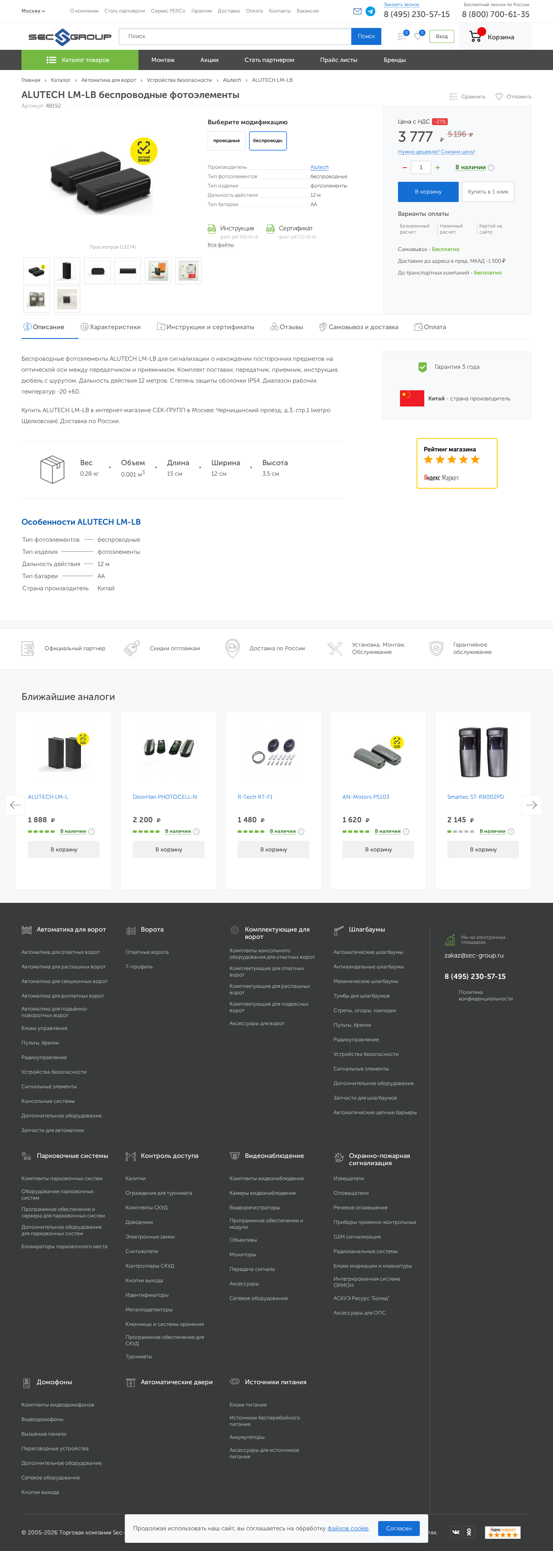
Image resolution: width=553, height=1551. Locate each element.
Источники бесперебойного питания (265, 1421)
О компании (84, 11)
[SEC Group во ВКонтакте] (456, 1532)
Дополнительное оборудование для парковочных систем (61, 1230)
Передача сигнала (252, 1269)
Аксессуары (244, 1284)
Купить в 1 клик (488, 191)
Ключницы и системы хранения (164, 1324)
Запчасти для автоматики (52, 1130)
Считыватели (141, 1251)
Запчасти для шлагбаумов (365, 1098)
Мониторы (243, 1254)
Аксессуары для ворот (257, 1023)
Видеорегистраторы (255, 1207)
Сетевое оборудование (259, 1298)
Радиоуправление (44, 1057)
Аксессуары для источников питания (264, 1453)
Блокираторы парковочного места (64, 1246)
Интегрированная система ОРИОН (367, 1282)
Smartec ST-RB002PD (475, 797)
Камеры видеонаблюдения (263, 1193)
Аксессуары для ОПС (360, 1313)
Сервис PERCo (168, 11)
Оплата (254, 11)
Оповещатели (351, 1193)
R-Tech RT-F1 (255, 797)
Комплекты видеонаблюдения (267, 1178)
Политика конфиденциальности (486, 995)
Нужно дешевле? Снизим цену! (436, 152)
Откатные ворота (147, 952)
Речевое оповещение (360, 1207)
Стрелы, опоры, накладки (365, 1010)
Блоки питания (248, 1405)
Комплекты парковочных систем (61, 1178)
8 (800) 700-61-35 (496, 14)
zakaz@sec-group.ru (474, 955)
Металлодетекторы (149, 1309)
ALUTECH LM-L (48, 797)
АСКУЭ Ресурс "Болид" (361, 1298)
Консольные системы (48, 1101)
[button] (357, 11)
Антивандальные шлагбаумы (369, 967)
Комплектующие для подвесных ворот (269, 1007)
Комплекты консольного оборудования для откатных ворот (272, 953)
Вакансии (308, 11)
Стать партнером (124, 11)
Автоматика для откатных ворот (60, 952)
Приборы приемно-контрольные (375, 1222)
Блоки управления (44, 1028)
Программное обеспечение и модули (266, 1223)
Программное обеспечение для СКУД (164, 1340)
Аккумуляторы (247, 1437)
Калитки (135, 1178)
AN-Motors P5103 (365, 797)
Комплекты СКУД (146, 1207)
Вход (442, 36)
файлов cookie (348, 1528)
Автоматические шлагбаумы (368, 952)
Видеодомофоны (42, 1419)
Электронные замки (150, 1237)
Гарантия (201, 11)
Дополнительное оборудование (61, 1116)
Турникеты (138, 1356)
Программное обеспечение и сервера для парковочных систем (63, 1212)
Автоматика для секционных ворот (64, 981)
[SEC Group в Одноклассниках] (469, 1532)
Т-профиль (139, 967)
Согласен (399, 1528)
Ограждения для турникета (158, 1193)
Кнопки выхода (144, 1280)
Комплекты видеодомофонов (57, 1405)
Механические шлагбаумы (366, 981)
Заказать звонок (401, 4)
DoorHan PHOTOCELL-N (165, 797)
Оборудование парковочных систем (57, 1194)
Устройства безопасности (54, 1072)
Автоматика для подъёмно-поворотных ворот (55, 1012)
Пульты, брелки (40, 1043)
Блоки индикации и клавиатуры (373, 1266)
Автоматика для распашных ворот (63, 967)
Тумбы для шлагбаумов (362, 996)
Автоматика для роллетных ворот (62, 996)
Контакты (280, 11)
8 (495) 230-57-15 (417, 14)
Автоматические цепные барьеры (375, 1112)
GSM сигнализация (357, 1237)
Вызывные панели (43, 1434)
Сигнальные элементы (49, 1086)
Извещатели (349, 1178)
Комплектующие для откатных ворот (267, 971)
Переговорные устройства (55, 1448)
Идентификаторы (147, 1295)
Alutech (320, 167)
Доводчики (139, 1222)
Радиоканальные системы (366, 1251)
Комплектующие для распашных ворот (270, 989)
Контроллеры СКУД (149, 1266)
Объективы (243, 1240)
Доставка (229, 11)
